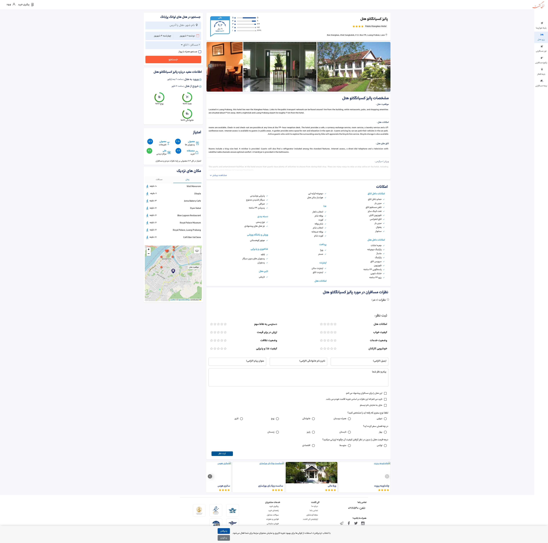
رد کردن (223, 538)
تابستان (342, 432)
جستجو (173, 59)
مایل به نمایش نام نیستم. (370, 405)
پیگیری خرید (274, 506)
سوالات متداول (273, 515)
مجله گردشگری (312, 515)
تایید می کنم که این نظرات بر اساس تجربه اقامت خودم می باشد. (354, 399)
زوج (272, 418)
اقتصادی (306, 445)
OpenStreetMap (184, 300)
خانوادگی (306, 418)
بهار (380, 432)
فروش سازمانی (273, 523)
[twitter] (355, 523)
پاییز (308, 432)
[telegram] (341, 523)
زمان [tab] (187, 179)
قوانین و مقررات (272, 519)
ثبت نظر (222, 453)
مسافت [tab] (159, 179)
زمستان (270, 432)
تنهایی (379, 418)
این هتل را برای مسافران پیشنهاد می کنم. (364, 393)
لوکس (379, 445)
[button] (161, 267)
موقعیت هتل (194, 267)
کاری (236, 418)
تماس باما (314, 510)
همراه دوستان (340, 418)
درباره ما (314, 506)
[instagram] (362, 523)
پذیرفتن (223, 531)
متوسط (343, 445)
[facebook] (348, 523)
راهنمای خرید (273, 510)
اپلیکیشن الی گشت (310, 519)
